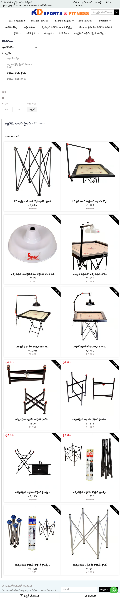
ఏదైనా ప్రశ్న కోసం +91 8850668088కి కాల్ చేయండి (27, 5)
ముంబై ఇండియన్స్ (17, 20)
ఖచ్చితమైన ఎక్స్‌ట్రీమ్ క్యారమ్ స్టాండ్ (90, 564)
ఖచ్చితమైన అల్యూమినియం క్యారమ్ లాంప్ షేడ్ (33, 273)
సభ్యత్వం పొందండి (108, 589)
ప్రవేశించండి (87, 2)
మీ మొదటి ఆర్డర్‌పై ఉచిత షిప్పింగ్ (16, 2)
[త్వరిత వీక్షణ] (43, 193)
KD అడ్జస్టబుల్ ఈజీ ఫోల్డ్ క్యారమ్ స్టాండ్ (32, 201)
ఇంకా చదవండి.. (12, 136)
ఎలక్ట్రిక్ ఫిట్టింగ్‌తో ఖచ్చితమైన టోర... (90, 273)
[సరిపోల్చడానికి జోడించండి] (36, 193)
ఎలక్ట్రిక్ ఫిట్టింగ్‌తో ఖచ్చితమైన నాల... (90, 346)
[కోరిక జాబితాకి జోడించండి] (28, 193)
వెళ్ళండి (32, 109)
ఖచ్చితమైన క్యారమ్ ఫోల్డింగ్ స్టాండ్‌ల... (32, 419)
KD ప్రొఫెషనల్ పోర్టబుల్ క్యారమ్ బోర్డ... (90, 201)
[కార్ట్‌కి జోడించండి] (21, 193)
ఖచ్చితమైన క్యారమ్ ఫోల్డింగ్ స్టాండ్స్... (32, 491)
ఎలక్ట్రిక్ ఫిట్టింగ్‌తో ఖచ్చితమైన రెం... (32, 346)
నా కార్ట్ (98, 2)
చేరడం (76, 2)
